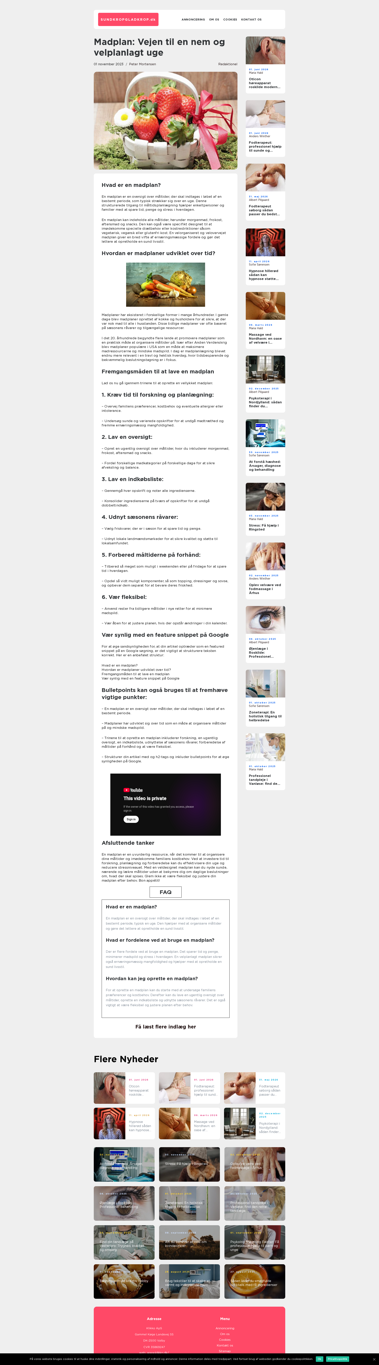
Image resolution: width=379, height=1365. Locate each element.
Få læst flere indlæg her (165, 1027)
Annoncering (193, 19)
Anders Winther (259, 136)
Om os (214, 19)
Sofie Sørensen (259, 264)
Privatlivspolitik (337, 1359)
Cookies (230, 19)
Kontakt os (251, 19)
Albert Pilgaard (259, 200)
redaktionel (227, 64)
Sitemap (225, 1351)
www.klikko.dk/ (158, 1353)
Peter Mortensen (142, 64)
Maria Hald (256, 72)
